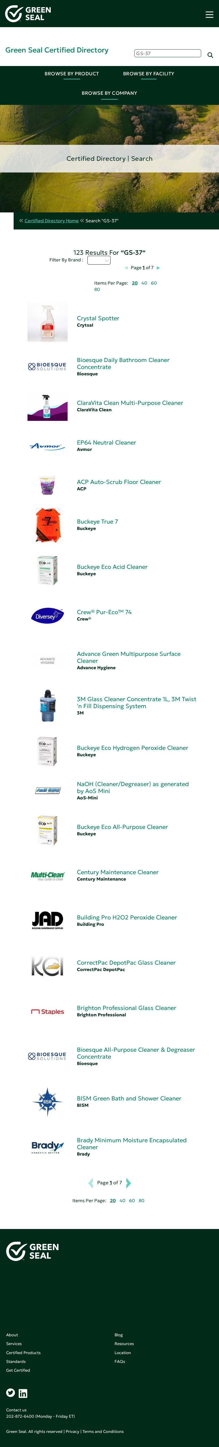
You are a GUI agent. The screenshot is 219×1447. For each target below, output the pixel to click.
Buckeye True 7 (97, 521)
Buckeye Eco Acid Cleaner (112, 566)
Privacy (72, 1431)
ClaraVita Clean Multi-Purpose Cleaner (130, 402)
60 (154, 283)
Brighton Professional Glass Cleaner (126, 1008)
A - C (96, 260)
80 (97, 289)
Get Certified (18, 1370)
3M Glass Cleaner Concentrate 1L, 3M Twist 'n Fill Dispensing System (136, 703)
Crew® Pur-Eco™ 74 (104, 612)
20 (135, 283)
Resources (124, 1343)
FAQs (120, 1361)
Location (123, 1352)
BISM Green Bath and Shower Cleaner (129, 1098)
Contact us (16, 1409)
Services (14, 1343)
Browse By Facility (148, 74)
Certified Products (23, 1352)
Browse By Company (109, 93)
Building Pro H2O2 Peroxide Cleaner (127, 917)
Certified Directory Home (52, 221)
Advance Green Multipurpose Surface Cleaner (129, 657)
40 (144, 283)
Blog (119, 1334)
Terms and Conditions (103, 1431)
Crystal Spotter (98, 318)
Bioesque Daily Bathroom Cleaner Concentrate (123, 363)
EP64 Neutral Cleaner (106, 442)
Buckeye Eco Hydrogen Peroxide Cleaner (132, 747)
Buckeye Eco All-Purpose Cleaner (122, 827)
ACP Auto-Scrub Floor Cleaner (119, 482)
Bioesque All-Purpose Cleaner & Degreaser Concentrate (136, 1053)
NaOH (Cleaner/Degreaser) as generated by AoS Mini (133, 787)
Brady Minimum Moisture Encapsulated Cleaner (132, 1144)
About (12, 1334)
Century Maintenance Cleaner (118, 872)
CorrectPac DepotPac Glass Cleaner (126, 962)
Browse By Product (72, 74)
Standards (16, 1361)
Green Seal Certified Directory (56, 50)
